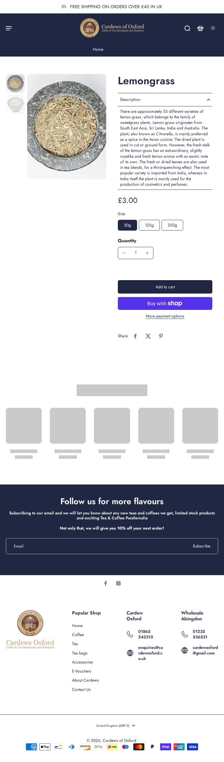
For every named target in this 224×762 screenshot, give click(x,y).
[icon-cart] (200, 28)
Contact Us (81, 689)
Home (98, 49)
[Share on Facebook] (135, 336)
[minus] (124, 253)
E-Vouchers (81, 671)
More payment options (165, 316)
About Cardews (85, 680)
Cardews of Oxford (119, 740)
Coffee (78, 635)
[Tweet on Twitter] (148, 336)
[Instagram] (118, 583)
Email (18, 546)
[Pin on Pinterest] (161, 336)
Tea (75, 644)
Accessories (82, 662)
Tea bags (80, 653)
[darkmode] (213, 28)
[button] (165, 287)
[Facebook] (105, 583)
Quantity (127, 240)
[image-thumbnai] (15, 83)
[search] (187, 28)
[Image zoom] (66, 126)
